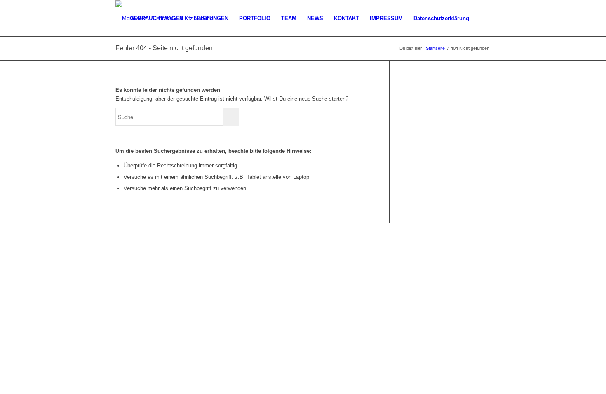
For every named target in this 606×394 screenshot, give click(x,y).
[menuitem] (156, 18)
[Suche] (482, 18)
